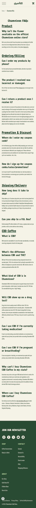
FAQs (19, 464)
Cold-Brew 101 (5, 482)
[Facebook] (8, 438)
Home (3, 11)
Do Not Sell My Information (26, 500)
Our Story (4, 479)
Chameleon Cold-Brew (11, 504)
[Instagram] (4, 438)
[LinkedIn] (23, 438)
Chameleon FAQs (10, 11)
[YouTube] (18, 438)
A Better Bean (5, 486)
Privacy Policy (14, 500)
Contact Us (26, 47)
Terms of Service (6, 500)
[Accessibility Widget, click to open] (3, 499)
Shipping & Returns (23, 468)
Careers (20, 449)
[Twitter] (13, 438)
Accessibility (21, 456)
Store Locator (21, 460)
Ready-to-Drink (6, 452)
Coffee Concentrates (7, 449)
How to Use (4, 490)
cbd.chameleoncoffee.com (22, 401)
